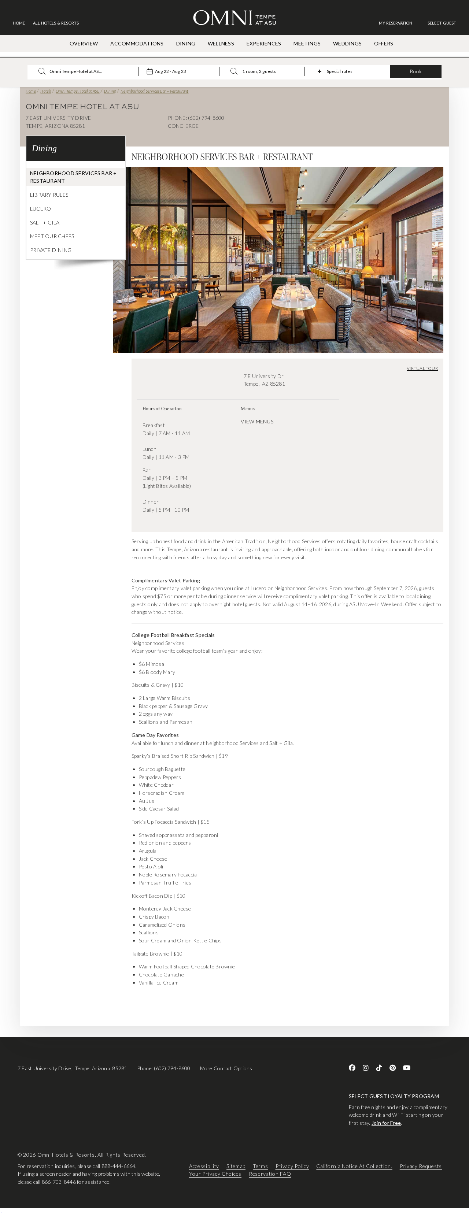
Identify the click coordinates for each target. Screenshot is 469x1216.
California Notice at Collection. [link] (354, 1166)
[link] (399, 23)
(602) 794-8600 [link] (172, 1068)
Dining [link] (185, 43)
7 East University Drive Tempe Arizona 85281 (73, 1068)
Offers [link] (383, 43)
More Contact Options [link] (226, 1068)
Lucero (40, 208)
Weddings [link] (347, 43)
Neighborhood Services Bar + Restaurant (154, 91)
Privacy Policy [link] (292, 1166)
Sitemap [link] (235, 1166)
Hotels (45, 91)
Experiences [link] (264, 43)
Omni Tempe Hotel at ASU (77, 91)
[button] (442, 23)
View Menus (257, 421)
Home (31, 91)
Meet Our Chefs (52, 236)
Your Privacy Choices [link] (215, 1174)
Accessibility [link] (204, 1166)
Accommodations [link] (136, 43)
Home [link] (19, 23)
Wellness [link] (221, 43)
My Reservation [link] (395, 23)
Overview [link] (84, 43)
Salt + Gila (45, 222)
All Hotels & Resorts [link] (56, 23)
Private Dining (50, 250)
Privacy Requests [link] (421, 1166)
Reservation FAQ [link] (270, 1174)
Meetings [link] (307, 43)
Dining (110, 91)
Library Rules (49, 195)
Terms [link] (260, 1166)
